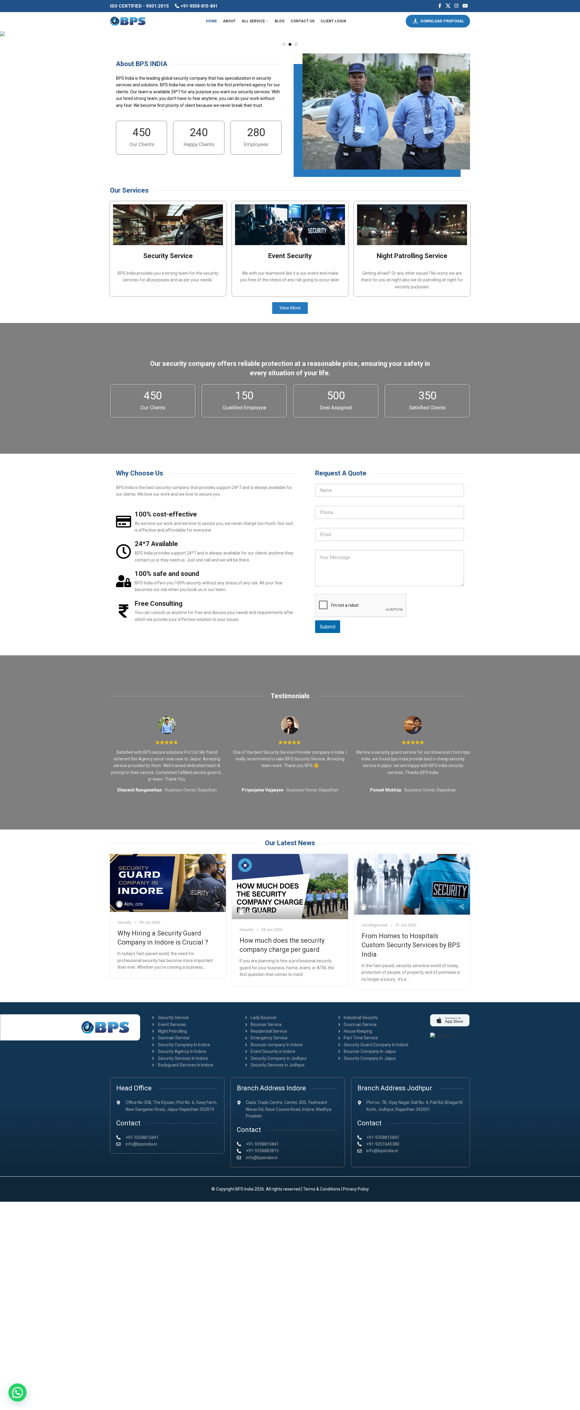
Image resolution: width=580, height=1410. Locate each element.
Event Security (290, 256)
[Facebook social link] (440, 6)
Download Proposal (442, 21)
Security (124, 922)
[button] (17, 1392)
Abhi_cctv (133, 904)
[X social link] (447, 6)
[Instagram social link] (456, 6)
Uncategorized (375, 925)
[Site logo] (128, 20)
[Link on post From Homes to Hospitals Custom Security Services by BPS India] (412, 884)
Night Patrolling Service (412, 256)
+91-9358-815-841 (199, 6)
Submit (328, 627)
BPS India (244, 1189)
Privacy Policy (356, 1189)
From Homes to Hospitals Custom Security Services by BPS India (411, 945)
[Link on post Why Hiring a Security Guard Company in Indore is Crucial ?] (168, 883)
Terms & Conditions (321, 1189)
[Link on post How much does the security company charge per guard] (290, 886)
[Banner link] (290, 33)
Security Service (168, 256)
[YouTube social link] (465, 6)
